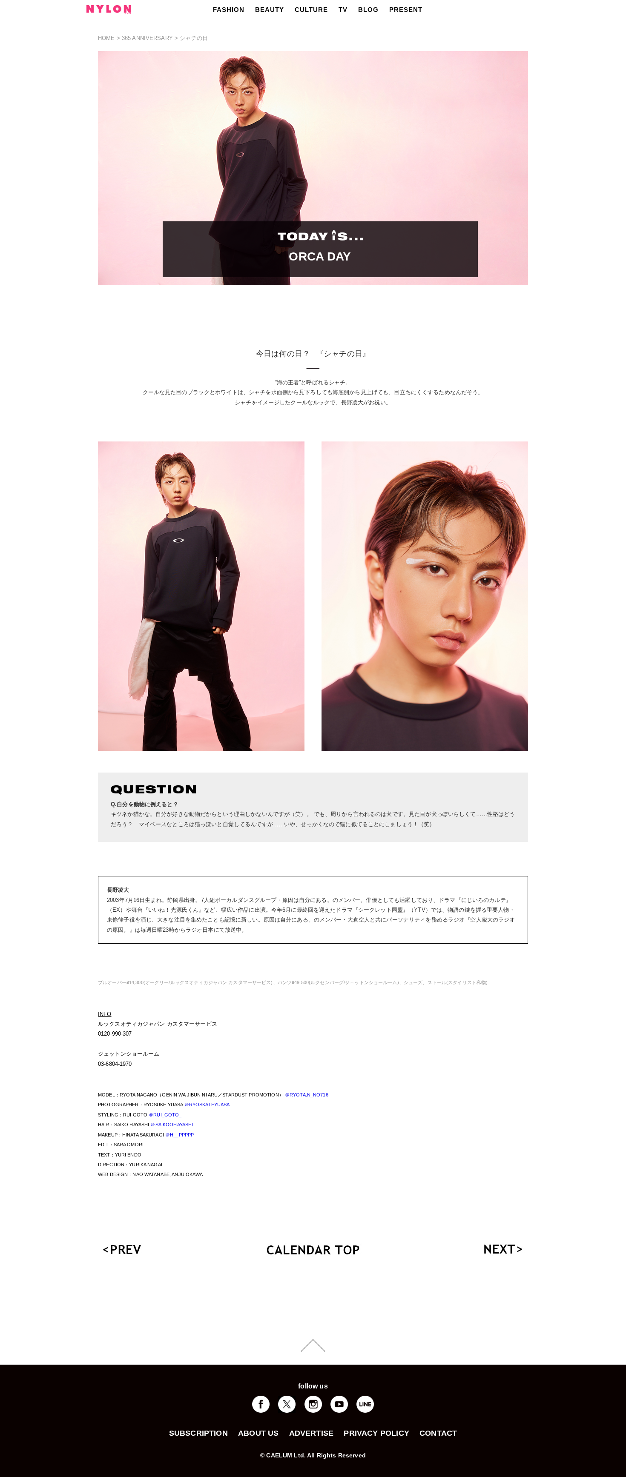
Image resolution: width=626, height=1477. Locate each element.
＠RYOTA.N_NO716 (306, 1094)
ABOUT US (258, 1433)
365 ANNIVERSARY (147, 38)
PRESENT (405, 9)
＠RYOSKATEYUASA (207, 1104)
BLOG (368, 9)
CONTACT (438, 1433)
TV (343, 9)
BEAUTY (269, 9)
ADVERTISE (311, 1433)
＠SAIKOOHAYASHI (171, 1124)
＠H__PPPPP (179, 1134)
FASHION (228, 9)
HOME (106, 38)
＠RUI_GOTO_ (165, 1114)
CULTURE (311, 9)
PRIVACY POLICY (376, 1433)
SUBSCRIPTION (198, 1433)
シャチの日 (194, 38)
